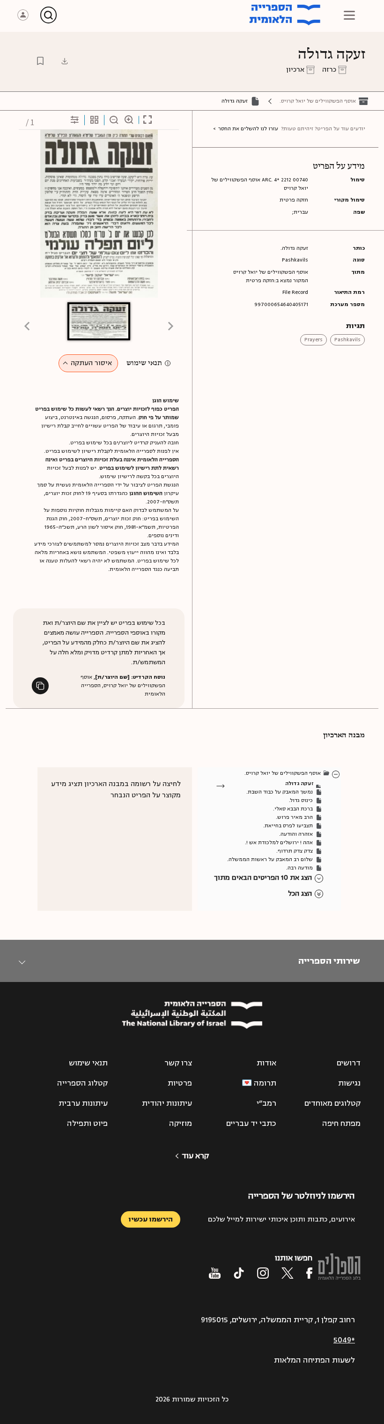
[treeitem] (336, 774)
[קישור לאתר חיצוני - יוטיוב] (215, 1273)
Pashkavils (347, 339)
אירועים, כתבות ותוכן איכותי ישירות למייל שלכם (281, 1219)
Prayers (313, 339)
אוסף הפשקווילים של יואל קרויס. (318, 101)
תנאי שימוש (144, 363)
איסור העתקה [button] (91, 363)
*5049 (344, 1340)
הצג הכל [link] (300, 894)
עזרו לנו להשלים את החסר (248, 128)
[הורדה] (64, 61)
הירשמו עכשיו (150, 1219)
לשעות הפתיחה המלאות (314, 1360)
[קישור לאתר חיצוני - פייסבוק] (309, 1273)
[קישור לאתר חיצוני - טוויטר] (287, 1273)
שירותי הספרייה (329, 961)
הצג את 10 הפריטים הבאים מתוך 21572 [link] (263, 878)
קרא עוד (195, 1156)
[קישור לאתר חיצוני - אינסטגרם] (263, 1273)
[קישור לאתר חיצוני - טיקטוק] (238, 1273)
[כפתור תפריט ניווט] (349, 15)
